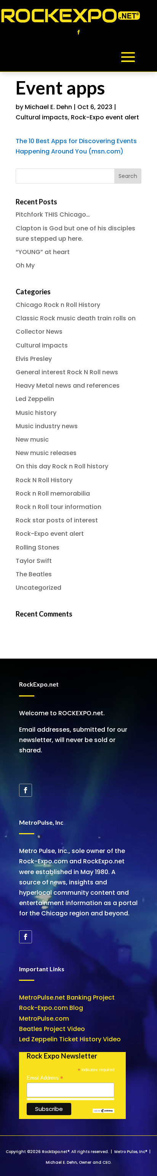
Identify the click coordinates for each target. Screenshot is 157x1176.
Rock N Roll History (44, 480)
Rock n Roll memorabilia (53, 493)
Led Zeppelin (35, 399)
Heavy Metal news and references (68, 385)
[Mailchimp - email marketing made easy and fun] (104, 1111)
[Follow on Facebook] (78, 32)
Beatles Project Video (52, 1028)
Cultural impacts (42, 117)
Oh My (25, 265)
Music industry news (47, 426)
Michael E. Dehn (48, 107)
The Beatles (34, 574)
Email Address (45, 1078)
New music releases (46, 453)
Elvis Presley (34, 358)
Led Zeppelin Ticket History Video (70, 1039)
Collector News (39, 331)
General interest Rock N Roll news (67, 372)
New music (32, 439)
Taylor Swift (34, 560)
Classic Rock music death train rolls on (76, 318)
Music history (36, 412)
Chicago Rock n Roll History (58, 304)
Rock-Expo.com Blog (51, 1007)
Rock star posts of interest (57, 520)
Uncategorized (38, 587)
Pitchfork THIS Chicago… (53, 214)
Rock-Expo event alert (105, 117)
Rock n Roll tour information (58, 506)
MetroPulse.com (44, 1018)
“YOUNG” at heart (43, 252)
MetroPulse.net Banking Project (67, 997)
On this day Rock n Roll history (62, 466)
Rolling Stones (37, 547)
